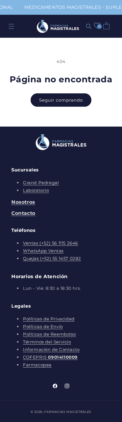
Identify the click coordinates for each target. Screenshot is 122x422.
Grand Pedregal (41, 182)
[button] (11, 26)
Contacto (23, 213)
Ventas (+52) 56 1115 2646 (50, 243)
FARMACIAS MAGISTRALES (67, 412)
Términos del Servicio (47, 342)
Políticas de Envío (43, 326)
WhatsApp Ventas (43, 250)
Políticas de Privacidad (49, 319)
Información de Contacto (51, 349)
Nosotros (23, 202)
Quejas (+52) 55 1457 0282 (52, 258)
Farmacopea (37, 365)
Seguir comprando (61, 100)
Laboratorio (36, 190)
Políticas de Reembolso (49, 334)
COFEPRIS (50, 357)
